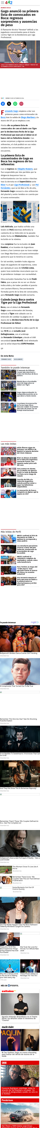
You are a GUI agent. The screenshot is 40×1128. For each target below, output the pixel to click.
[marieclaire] (20, 1027)
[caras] (20, 1063)
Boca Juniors (18, 359)
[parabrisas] (20, 1100)
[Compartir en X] (9, 104)
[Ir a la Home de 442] (8, 4)
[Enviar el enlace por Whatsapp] (15, 104)
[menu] (2, 3)
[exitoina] (20, 991)
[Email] (21, 104)
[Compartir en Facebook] (3, 104)
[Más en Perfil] (13, 985)
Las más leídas (8, 443)
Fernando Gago (11, 111)
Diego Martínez (28, 117)
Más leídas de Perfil (11, 531)
